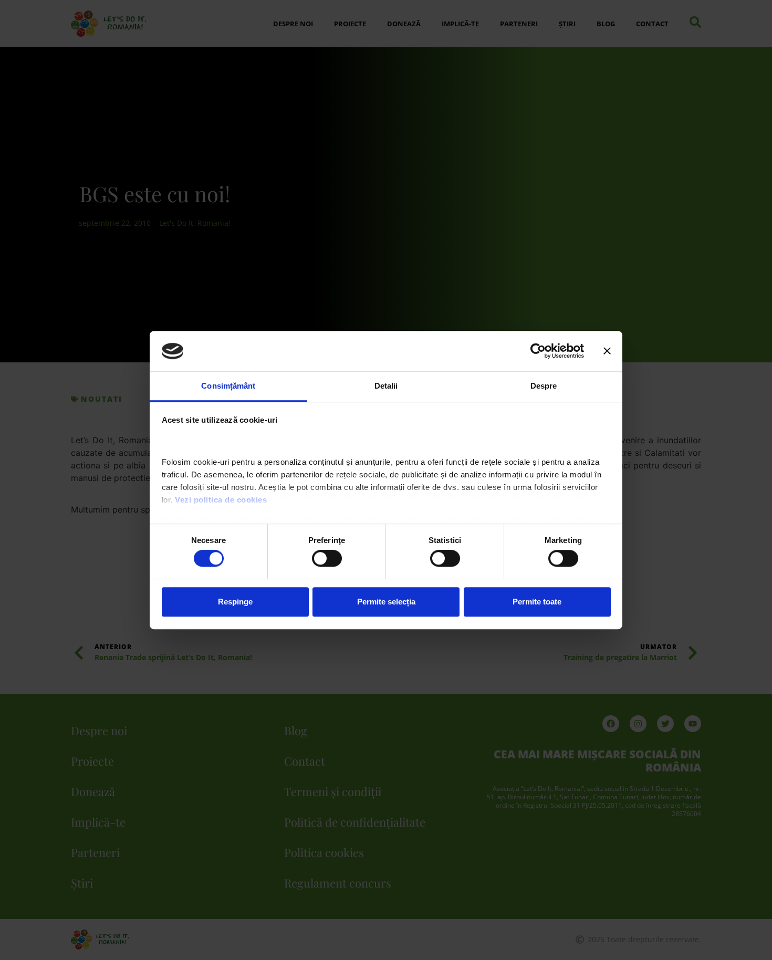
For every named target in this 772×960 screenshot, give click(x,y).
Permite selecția (386, 601)
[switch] (327, 558)
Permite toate (537, 601)
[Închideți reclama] (607, 351)
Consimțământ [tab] (228, 385)
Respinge (235, 601)
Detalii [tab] (386, 385)
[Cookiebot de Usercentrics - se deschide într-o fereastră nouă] (538, 351)
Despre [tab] (543, 385)
